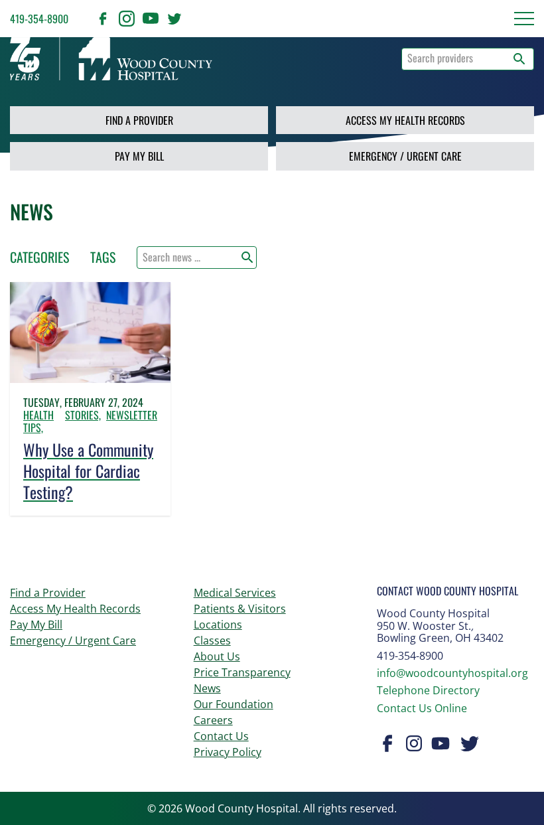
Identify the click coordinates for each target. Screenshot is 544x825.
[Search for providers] (519, 59)
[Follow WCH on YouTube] (151, 19)
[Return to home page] (111, 58)
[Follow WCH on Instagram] (127, 19)
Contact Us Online (422, 708)
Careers (213, 720)
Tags (102, 257)
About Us (217, 656)
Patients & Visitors (240, 608)
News (207, 688)
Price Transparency (242, 672)
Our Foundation (233, 704)
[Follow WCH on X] (174, 19)
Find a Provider (139, 120)
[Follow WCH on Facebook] (103, 19)
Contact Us (221, 736)
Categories (39, 257)
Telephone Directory (428, 690)
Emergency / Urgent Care (405, 156)
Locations (218, 624)
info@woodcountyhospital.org (452, 673)
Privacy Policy (227, 752)
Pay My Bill (139, 156)
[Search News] (247, 257)
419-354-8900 (39, 19)
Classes (212, 640)
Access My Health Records (405, 120)
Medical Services (235, 592)
